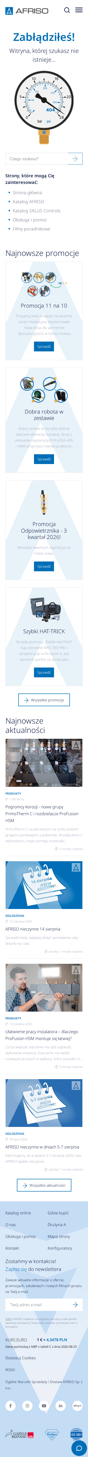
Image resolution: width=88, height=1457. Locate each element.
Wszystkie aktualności (48, 1185)
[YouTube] (44, 1406)
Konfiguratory (60, 1248)
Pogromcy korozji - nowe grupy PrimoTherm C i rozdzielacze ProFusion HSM (41, 813)
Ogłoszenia (14, 916)
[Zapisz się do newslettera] (75, 1305)
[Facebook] (10, 1406)
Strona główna (27, 192)
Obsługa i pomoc (30, 220)
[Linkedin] (60, 1406)
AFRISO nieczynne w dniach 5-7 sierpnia (42, 1147)
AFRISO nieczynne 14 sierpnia (32, 929)
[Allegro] (77, 1406)
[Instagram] (27, 1406)
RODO (10, 1369)
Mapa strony (59, 1236)
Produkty (13, 793)
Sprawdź (44, 346)
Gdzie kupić (58, 1213)
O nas (10, 1224)
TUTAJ (8, 1319)
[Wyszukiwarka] (67, 11)
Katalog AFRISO (28, 201)
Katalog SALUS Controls (36, 211)
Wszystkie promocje (47, 699)
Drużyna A (57, 1224)
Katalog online (18, 1213)
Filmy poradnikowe (31, 229)
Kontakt (12, 1248)
